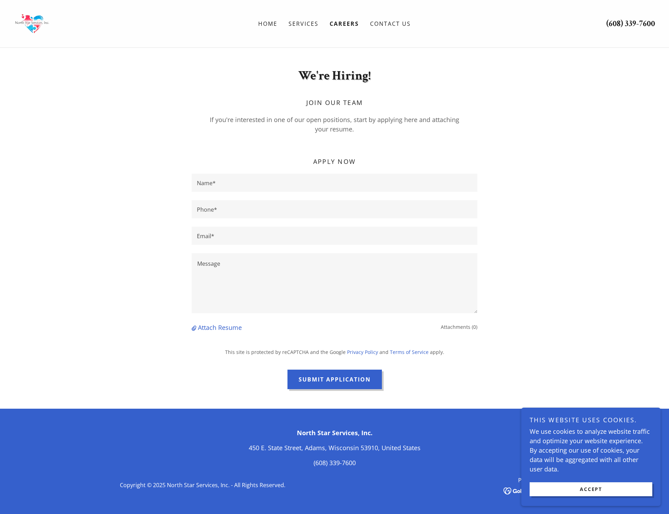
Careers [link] (344, 24)
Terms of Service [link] (409, 352)
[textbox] (334, 183)
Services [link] (303, 24)
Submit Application (335, 379)
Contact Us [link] (390, 24)
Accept (591, 489)
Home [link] (267, 24)
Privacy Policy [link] (362, 352)
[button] (195, 327)
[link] (32, 23)
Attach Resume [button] (220, 327)
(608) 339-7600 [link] (630, 23)
